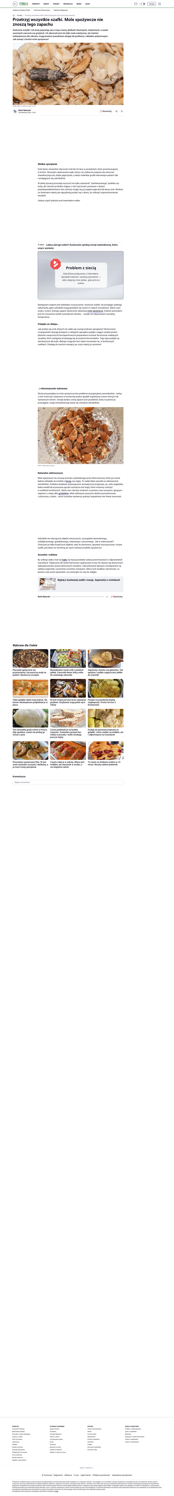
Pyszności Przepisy (18, 1429)
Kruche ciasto (91, 1434)
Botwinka (128, 1434)
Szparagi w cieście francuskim (134, 1437)
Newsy (46, 4)
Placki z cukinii (54, 1437)
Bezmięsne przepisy (18, 1431)
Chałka (89, 1444)
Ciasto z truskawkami (132, 1442)
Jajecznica (15, 1442)
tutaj (56, 1491)
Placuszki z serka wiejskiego (21, 1434)
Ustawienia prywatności (121, 1475)
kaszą (68, 481)
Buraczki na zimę (55, 1447)
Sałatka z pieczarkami (19, 1460)
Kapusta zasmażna (18, 1450)
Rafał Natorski (24, 110)
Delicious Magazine (61, 10)
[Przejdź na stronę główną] (15, 5)
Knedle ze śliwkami (56, 1450)
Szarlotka (90, 1442)
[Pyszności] (25, 4)
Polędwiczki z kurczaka (19, 1452)
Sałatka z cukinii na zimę (58, 1452)
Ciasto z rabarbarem (131, 1439)
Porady (56, 4)
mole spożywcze (95, 311)
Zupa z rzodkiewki (131, 1431)
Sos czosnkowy (17, 1455)
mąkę (64, 559)
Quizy (87, 4)
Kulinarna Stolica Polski (21, 10)
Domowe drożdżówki (94, 1447)
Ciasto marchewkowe (94, 1429)
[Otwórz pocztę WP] (136, 4)
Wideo (79, 4)
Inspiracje (68, 4)
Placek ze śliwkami (93, 1439)
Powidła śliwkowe (55, 1434)
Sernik (89, 1431)
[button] (142, 3)
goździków (64, 493)
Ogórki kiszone (54, 1429)
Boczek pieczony (17, 1457)
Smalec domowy (17, 1447)
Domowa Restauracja (42, 10)
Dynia (52, 1442)
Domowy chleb (92, 1450)
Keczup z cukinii (17, 1437)
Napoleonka (91, 1437)
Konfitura (53, 1444)
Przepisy (36, 4)
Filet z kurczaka (17, 1439)
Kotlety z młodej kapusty (133, 1429)
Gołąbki (14, 1444)
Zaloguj (151, 4)
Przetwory (53, 1431)
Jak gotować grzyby (56, 1439)
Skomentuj (107, 111)
